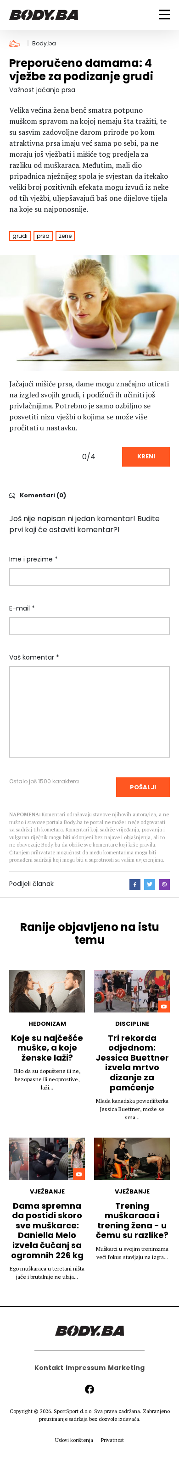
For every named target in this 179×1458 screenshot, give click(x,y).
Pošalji (143, 787)
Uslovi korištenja (74, 1440)
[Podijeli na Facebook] (134, 884)
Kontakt (48, 1367)
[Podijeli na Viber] (164, 884)
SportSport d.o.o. (73, 1411)
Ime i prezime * (33, 559)
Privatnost (112, 1440)
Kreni (146, 456)
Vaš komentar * (34, 657)
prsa (43, 236)
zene (65, 236)
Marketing (126, 1367)
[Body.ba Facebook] (89, 1389)
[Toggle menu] (164, 14)
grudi (20, 236)
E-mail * (22, 608)
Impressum (86, 1367)
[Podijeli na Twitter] (149, 884)
